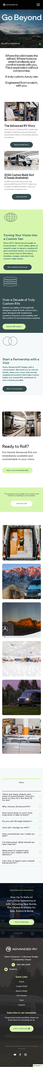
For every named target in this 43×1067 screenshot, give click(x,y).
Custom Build (21, 986)
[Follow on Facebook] (20, 1054)
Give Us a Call (21, 503)
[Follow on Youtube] (15, 1054)
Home (21, 981)
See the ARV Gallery (14, 326)
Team (21, 1000)
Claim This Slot (21, 197)
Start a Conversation (15, 389)
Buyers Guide (21, 991)
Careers (21, 1005)
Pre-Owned (21, 995)
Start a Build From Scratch (17, 267)
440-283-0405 (23, 965)
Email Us (13, 969)
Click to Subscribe (20, 1029)
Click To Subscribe (21, 922)
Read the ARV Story (21, 145)
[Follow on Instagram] (25, 1054)
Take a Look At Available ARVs (17, 470)
